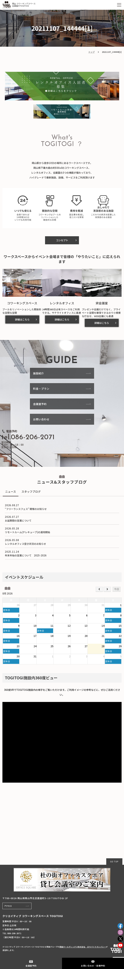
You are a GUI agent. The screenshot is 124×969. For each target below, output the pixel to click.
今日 (116, 589)
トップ (91, 51)
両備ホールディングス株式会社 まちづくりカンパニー (82, 946)
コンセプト (62, 240)
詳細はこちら (22, 319)
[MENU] (119, 5)
